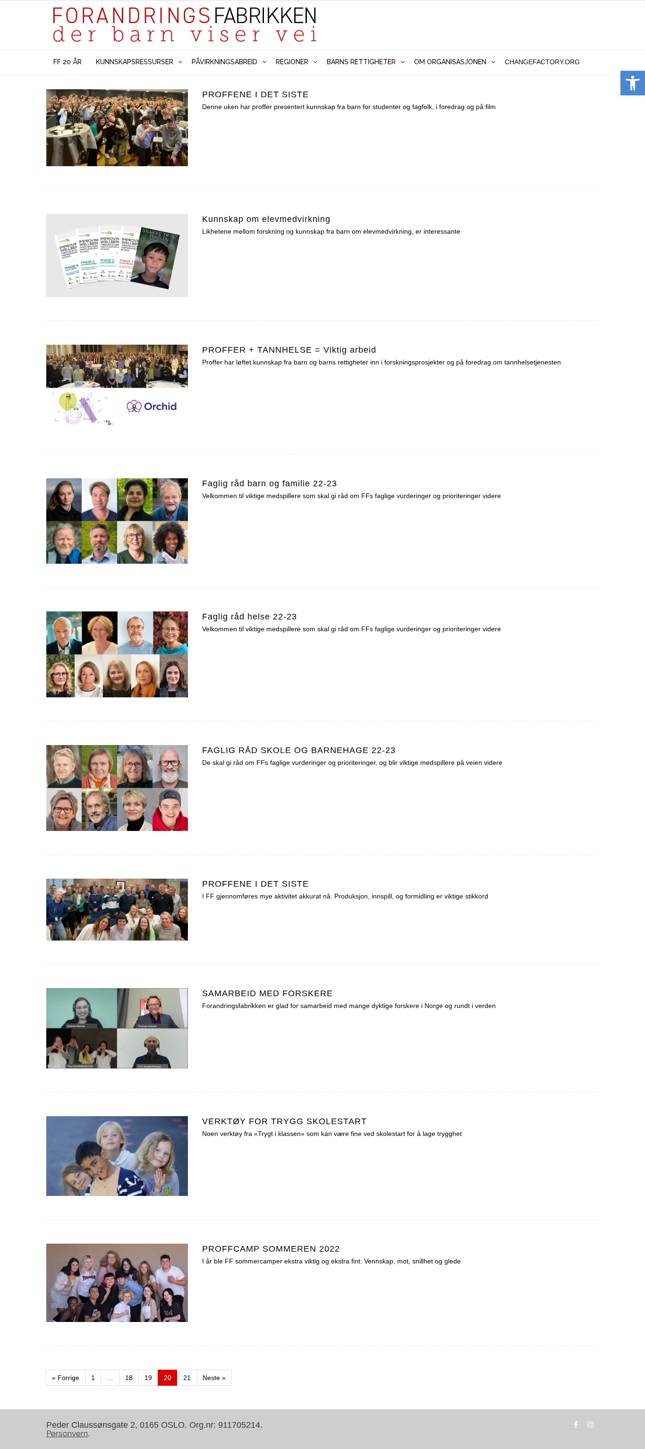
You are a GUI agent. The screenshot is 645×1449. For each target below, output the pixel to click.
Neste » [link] (214, 1377)
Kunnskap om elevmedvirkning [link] (266, 219)
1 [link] (96, 1375)
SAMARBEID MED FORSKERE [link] (267, 993)
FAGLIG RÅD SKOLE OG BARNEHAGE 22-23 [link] (299, 750)
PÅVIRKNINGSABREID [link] (224, 62)
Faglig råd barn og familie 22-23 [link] (269, 483)
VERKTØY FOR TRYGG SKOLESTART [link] (284, 1121)
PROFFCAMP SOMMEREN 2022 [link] (271, 1249)
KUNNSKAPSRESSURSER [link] (134, 62)
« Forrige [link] (65, 1377)
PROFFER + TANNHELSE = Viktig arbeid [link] (289, 350)
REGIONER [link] (292, 62)
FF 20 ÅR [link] (67, 62)
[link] (632, 83)
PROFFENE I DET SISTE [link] (255, 94)
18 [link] (132, 1375)
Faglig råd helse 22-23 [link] (249, 616)
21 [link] (190, 1375)
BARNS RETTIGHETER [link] (361, 62)
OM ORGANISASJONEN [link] (450, 62)
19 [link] (151, 1375)
